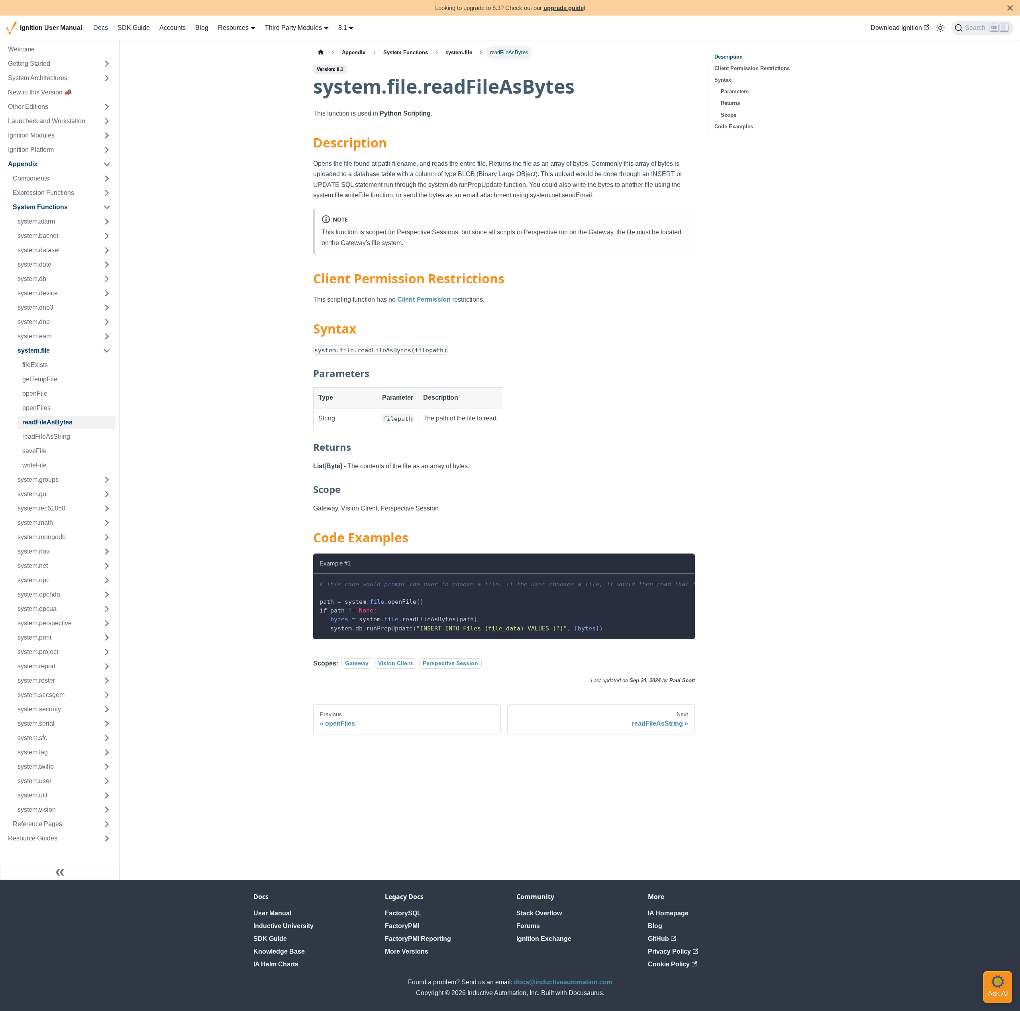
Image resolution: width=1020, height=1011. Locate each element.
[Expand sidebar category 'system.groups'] (107, 479)
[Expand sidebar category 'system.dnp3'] (107, 307)
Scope (728, 115)
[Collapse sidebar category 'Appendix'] (107, 164)
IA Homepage (668, 913)
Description (728, 57)
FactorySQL (403, 913)
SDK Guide (134, 27)
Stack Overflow (539, 913)
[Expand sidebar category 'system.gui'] (107, 494)
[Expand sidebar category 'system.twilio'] (107, 766)
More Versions (406, 951)
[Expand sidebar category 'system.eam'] (107, 336)
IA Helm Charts (275, 964)
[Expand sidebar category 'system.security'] (107, 709)
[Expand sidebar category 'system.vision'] (107, 809)
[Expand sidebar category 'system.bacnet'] (107, 236)
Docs (100, 27)
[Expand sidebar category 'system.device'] (107, 293)
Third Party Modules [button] (293, 27)
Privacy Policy (669, 951)
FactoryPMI (402, 926)
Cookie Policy (669, 964)
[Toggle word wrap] (670, 583)
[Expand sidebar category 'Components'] (107, 178)
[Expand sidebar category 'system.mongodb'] (107, 537)
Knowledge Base (279, 951)
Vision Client (395, 663)
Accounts (172, 27)
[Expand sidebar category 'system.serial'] (107, 723)
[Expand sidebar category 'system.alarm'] (107, 221)
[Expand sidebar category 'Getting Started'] (107, 63)
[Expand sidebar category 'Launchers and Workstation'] (107, 121)
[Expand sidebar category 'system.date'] (107, 264)
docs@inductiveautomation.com (563, 982)
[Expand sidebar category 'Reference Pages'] (107, 824)
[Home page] (320, 52)
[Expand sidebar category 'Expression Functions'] (107, 192)
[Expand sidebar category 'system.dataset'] (107, 250)
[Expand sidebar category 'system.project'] (107, 652)
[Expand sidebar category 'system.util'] (107, 795)
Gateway (357, 663)
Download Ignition (896, 27)
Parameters (735, 91)
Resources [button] (233, 27)
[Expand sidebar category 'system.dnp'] (107, 322)
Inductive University (283, 926)
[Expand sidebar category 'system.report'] (107, 666)
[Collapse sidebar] (60, 872)
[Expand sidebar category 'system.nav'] (107, 551)
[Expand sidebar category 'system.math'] (107, 522)
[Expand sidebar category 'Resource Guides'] (107, 838)
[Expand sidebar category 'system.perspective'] (107, 623)
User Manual (272, 913)
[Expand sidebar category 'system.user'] (107, 781)
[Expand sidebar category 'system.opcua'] (107, 609)
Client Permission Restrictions (752, 68)
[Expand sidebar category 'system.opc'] (107, 580)
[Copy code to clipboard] (685, 583)
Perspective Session (450, 663)
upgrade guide (563, 7)
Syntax (722, 80)
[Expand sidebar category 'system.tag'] (107, 752)
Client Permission (424, 299)
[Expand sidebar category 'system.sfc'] (107, 738)
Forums (528, 926)
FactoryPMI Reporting (418, 938)
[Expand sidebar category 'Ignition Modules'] (107, 135)
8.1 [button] (342, 27)
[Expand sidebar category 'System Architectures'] (107, 78)
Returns (730, 103)
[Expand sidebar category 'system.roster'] (107, 680)
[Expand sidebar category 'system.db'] (107, 279)
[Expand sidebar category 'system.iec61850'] (107, 508)
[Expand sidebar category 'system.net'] (107, 565)
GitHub (658, 938)
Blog (201, 27)
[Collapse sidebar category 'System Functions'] (107, 207)
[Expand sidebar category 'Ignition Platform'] (107, 149)
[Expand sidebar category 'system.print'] (107, 637)
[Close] (1010, 8)
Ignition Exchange (543, 938)
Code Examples (733, 127)
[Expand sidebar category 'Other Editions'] (107, 106)
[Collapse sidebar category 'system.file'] (107, 350)
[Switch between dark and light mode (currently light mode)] (940, 28)
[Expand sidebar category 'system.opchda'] (107, 594)
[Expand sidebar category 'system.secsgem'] (107, 695)
